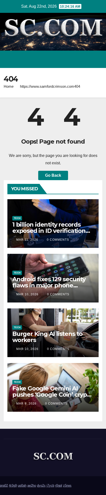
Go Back (53, 175)
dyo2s (41, 485)
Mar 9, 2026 (26, 403)
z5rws (67, 485)
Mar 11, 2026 (27, 239)
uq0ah (22, 485)
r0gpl (58, 485)
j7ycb (50, 485)
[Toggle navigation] (97, 59)
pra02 (4, 485)
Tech (17, 218)
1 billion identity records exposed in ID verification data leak (49, 230)
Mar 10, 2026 (27, 294)
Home (9, 86)
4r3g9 (13, 485)
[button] (77, 59)
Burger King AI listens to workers (47, 337)
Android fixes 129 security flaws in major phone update (49, 285)
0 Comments (58, 239)
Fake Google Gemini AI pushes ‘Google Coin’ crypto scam (52, 394)
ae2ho (31, 485)
